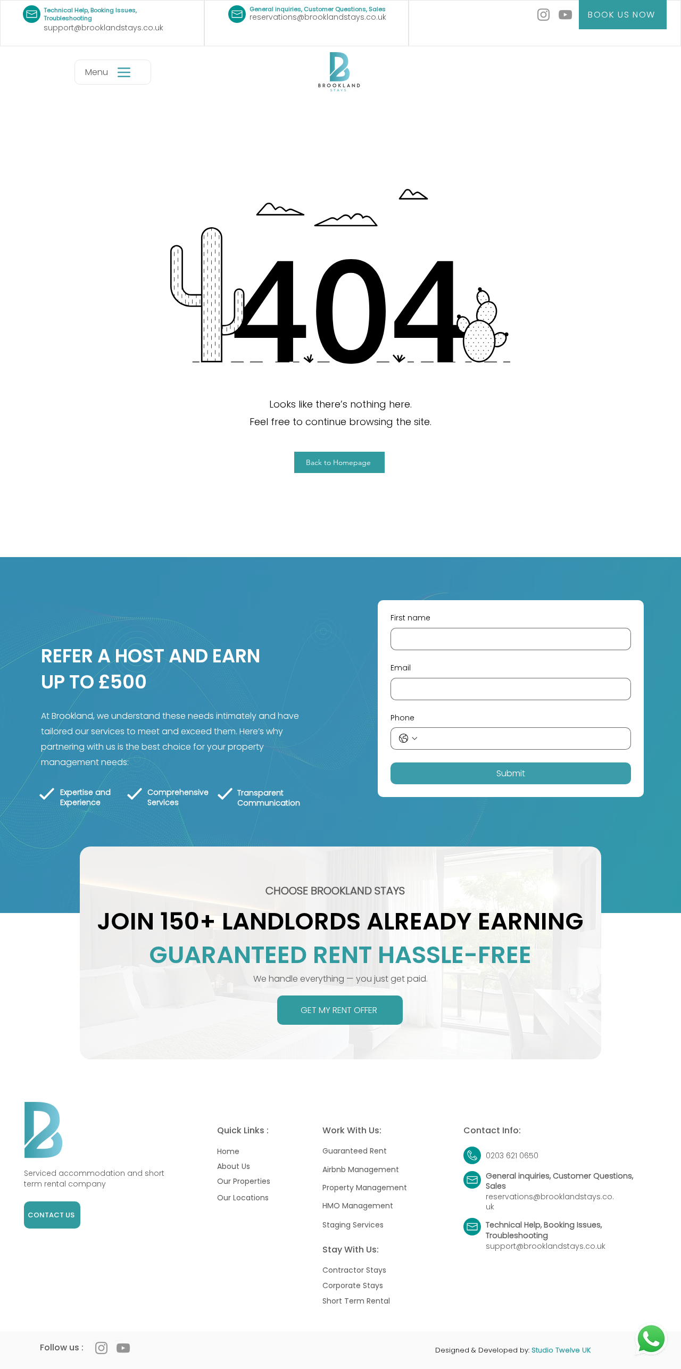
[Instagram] (543, 14)
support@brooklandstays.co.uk (103, 27)
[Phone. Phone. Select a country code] (408, 738)
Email (401, 668)
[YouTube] (565, 14)
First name (410, 618)
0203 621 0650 (512, 1155)
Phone (402, 718)
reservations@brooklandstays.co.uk (318, 17)
